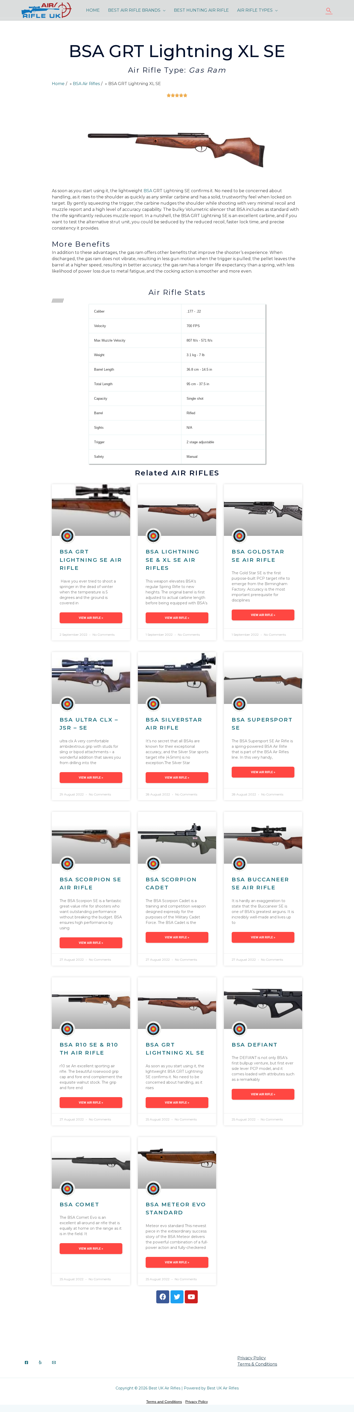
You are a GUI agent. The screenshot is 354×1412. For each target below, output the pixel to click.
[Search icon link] (328, 10)
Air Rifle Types (255, 10)
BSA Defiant (255, 1044)
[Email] (54, 1362)
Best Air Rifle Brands (134, 10)
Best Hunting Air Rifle (201, 10)
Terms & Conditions (257, 1364)
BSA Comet (80, 1204)
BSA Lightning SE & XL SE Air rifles (173, 559)
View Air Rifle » (91, 618)
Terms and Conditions (164, 1402)
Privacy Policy (251, 1357)
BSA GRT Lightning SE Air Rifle (91, 559)
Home (93, 10)
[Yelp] (40, 1362)
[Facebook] (26, 1362)
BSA (148, 190)
